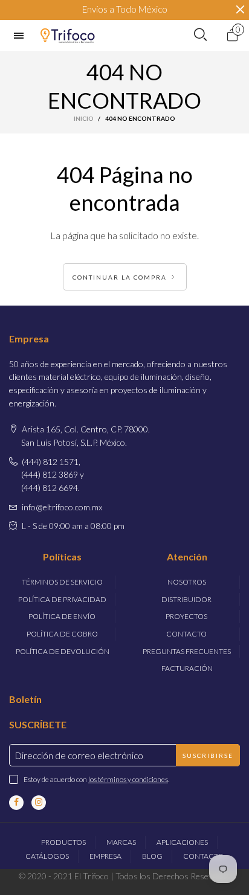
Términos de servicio (62, 581)
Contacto (186, 633)
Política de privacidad (62, 599)
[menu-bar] (21, 35)
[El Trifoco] (67, 35)
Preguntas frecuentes (187, 651)
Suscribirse (208, 755)
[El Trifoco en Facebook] (16, 802)
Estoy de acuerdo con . (96, 779)
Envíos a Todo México (124, 9)
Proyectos (186, 616)
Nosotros (186, 581)
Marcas (121, 842)
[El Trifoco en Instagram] (38, 802)
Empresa (105, 856)
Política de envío (61, 616)
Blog (152, 856)
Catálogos (47, 856)
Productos (63, 842)
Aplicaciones (182, 842)
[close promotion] (240, 9)
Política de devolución (62, 651)
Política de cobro (62, 633)
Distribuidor (186, 599)
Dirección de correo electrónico (79, 755)
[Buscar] (200, 35)
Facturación (187, 668)
